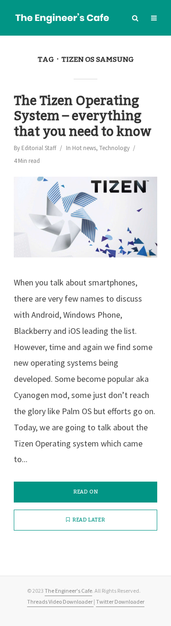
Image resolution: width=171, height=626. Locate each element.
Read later (88, 520)
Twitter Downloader (120, 601)
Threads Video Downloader (60, 601)
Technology (114, 148)
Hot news (84, 148)
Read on (85, 492)
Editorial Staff (39, 148)
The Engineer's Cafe (68, 590)
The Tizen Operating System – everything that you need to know (83, 117)
